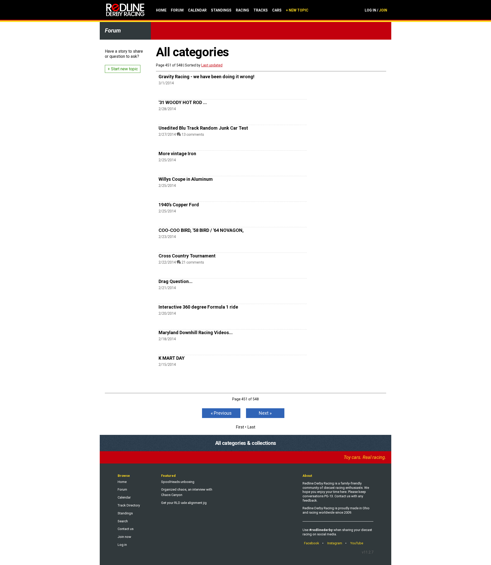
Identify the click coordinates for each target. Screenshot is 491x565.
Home (161, 10)
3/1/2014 (166, 83)
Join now (124, 537)
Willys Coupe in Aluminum (186, 179)
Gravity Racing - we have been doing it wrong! (206, 76)
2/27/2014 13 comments (181, 134)
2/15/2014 (167, 365)
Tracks (260, 10)
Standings (221, 10)
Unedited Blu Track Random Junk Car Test (203, 128)
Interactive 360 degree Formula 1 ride (198, 307)
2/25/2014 (167, 160)
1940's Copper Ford (179, 204)
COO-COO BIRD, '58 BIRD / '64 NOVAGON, (201, 230)
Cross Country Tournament (187, 255)
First (240, 427)
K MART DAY (172, 358)
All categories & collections (245, 443)
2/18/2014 (167, 339)
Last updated (211, 65)
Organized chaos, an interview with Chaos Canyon (186, 492)
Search (123, 521)
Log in (122, 545)
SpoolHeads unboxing (177, 482)
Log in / (376, 10)
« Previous (221, 413)
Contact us (125, 529)
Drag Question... (176, 281)
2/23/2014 (167, 237)
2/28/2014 (167, 109)
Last (251, 427)
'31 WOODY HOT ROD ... (183, 102)
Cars (277, 10)
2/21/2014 (167, 288)
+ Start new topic (123, 68)
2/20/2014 (167, 313)
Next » (265, 413)
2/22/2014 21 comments (181, 262)
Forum (177, 10)
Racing (242, 10)
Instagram (334, 543)
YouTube (356, 543)
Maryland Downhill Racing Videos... (196, 332)
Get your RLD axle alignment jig (184, 503)
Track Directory (129, 505)
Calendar (197, 10)
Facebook (311, 543)
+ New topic (297, 10)
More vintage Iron (177, 153)
